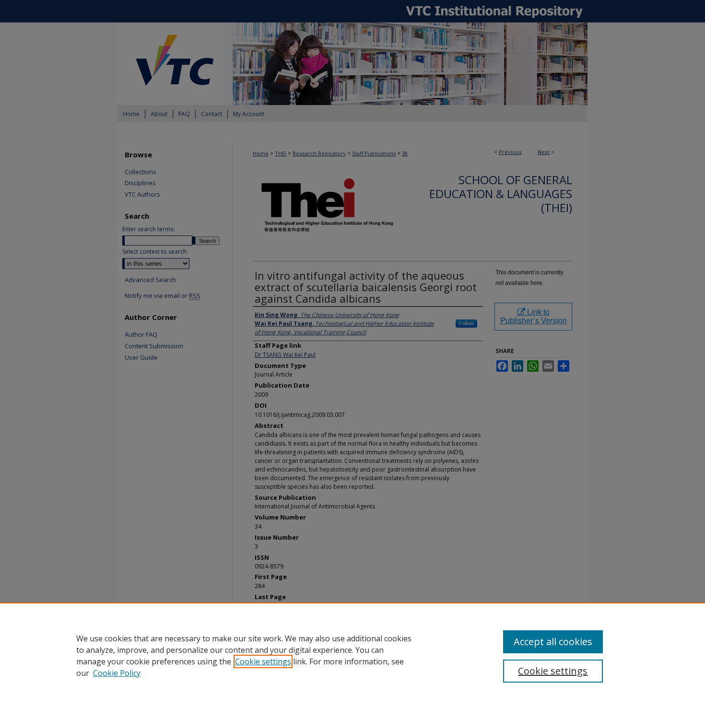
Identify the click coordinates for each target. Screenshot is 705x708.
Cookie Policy (117, 673)
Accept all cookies (553, 641)
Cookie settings (263, 661)
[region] (352, 655)
